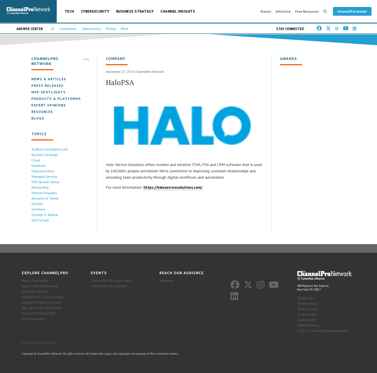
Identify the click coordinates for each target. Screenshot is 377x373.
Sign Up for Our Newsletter (42, 308)
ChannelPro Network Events (111, 280)
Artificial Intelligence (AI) (49, 149)
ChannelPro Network (150, 72)
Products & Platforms (56, 98)
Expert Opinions (48, 105)
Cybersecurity (95, 11)
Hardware (38, 165)
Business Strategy (135, 11)
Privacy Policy (307, 314)
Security (37, 204)
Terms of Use (307, 309)
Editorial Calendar (35, 291)
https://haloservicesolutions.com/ (173, 187)
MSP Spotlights (48, 92)
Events (265, 11)
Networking (39, 187)
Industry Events (42, 171)
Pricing (110, 28)
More (124, 28)
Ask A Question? (33, 319)
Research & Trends (45, 198)
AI (52, 28)
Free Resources (307, 11)
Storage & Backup (44, 214)
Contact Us (305, 298)
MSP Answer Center (45, 182)
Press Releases (47, 85)
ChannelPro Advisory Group (41, 302)
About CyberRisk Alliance (40, 286)
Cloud (35, 160)
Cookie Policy (306, 320)
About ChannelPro (35, 280)
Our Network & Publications (42, 297)
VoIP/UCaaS (40, 220)
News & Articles (48, 79)
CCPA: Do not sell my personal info (323, 331)
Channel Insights (177, 11)
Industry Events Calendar (109, 286)
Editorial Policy (308, 325)
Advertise (283, 11)
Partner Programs (44, 193)
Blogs (37, 118)
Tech (69, 11)
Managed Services (44, 176)
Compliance (68, 28)
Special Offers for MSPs (39, 313)
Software (38, 209)
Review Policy (307, 303)
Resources (42, 112)
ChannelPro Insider (352, 11)
